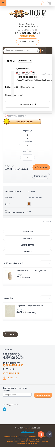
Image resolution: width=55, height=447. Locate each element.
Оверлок (27, 238)
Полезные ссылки (27, 432)
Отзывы (27, 252)
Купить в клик (40, 176)
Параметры (27, 231)
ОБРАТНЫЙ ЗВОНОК (13, 358)
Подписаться (43, 395)
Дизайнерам (27, 245)
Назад (12, 334)
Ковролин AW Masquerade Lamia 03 (29, 306)
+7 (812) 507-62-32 (27, 32)
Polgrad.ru (28, 428)
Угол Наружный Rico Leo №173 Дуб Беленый (32, 271)
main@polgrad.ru (27, 36)
